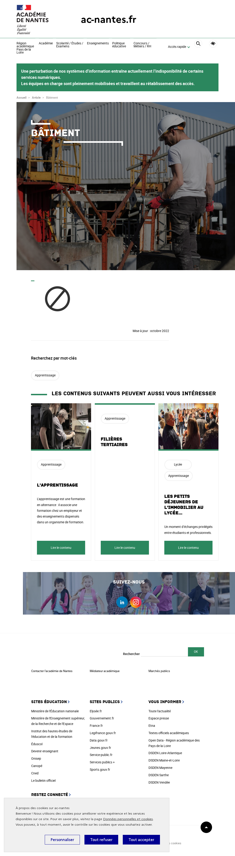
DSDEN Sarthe (158, 775)
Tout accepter (141, 839)
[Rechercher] (198, 47)
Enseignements (98, 43)
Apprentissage (45, 375)
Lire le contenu (61, 547)
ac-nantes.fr (108, 19)
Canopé (36, 766)
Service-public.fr (101, 755)
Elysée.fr (96, 711)
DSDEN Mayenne (160, 767)
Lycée (178, 464)
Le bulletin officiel (43, 780)
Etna (151, 725)
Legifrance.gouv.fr (103, 733)
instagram (136, 602)
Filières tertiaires (114, 441)
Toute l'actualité (159, 711)
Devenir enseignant (44, 751)
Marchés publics (159, 671)
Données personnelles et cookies (128, 819)
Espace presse (158, 718)
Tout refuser (101, 839)
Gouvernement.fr (102, 718)
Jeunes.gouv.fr (100, 747)
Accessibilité (213, 44)
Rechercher (131, 654)
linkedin (122, 602)
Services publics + (102, 762)
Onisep (36, 758)
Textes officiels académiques (168, 733)
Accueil (21, 97)
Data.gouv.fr (99, 740)
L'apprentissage (57, 485)
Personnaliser (62, 839)
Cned (35, 773)
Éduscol (36, 744)
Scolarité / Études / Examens (69, 45)
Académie (46, 43)
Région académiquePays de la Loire (25, 48)
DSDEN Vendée (159, 782)
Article (36, 97)
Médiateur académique (105, 671)
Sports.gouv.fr (100, 769)
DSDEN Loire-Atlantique (165, 753)
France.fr (96, 725)
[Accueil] (39, 19)
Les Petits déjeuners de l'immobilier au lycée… (183, 505)
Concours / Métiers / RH (142, 45)
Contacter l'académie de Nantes (52, 671)
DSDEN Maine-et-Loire (164, 760)
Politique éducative (119, 45)
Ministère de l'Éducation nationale (55, 711)
